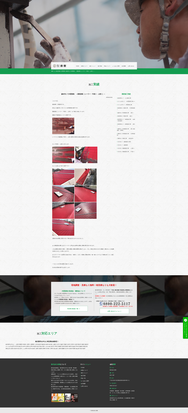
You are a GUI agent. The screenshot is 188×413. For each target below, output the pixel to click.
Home (77, 66)
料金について (107, 66)
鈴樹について (84, 66)
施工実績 (100, 66)
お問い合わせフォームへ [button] (114, 311)
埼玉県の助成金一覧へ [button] (73, 308)
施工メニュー (93, 66)
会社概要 (124, 66)
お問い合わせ (131, 66)
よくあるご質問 (116, 66)
